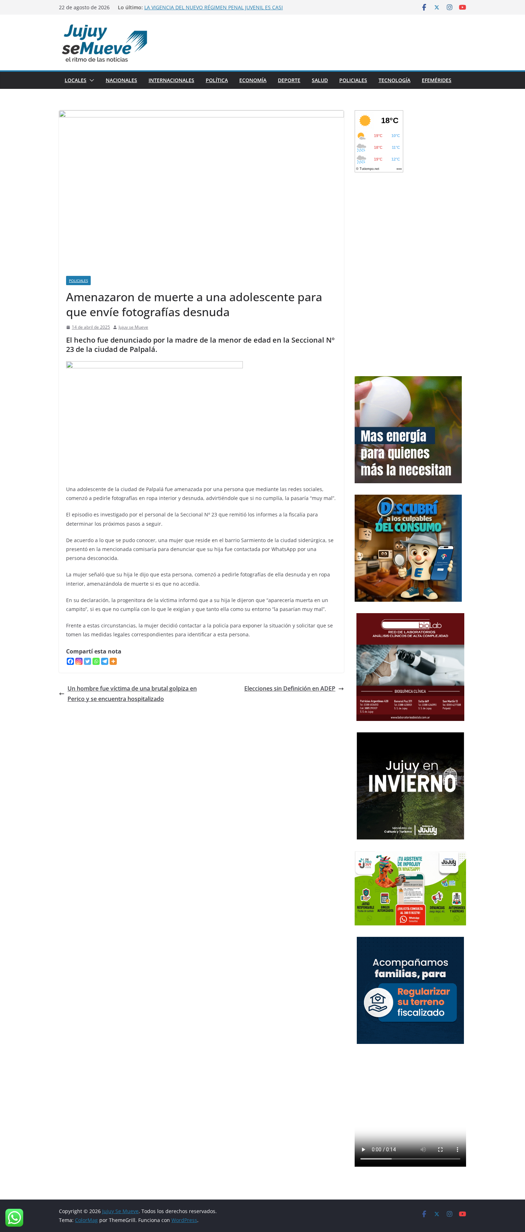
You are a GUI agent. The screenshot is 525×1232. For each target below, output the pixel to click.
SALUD (320, 80)
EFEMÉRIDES (436, 80)
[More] (113, 661)
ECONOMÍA (252, 80)
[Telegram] (104, 661)
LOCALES (75, 80)
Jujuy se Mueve (133, 327)
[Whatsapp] (96, 661)
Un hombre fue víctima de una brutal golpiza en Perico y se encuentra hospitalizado (132, 694)
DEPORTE (289, 80)
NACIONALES (121, 80)
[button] (90, 80)
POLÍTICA (217, 80)
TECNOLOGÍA (394, 80)
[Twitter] (87, 661)
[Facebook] (70, 661)
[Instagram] (78, 661)
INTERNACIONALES (171, 80)
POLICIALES (353, 80)
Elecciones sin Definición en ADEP (289, 688)
